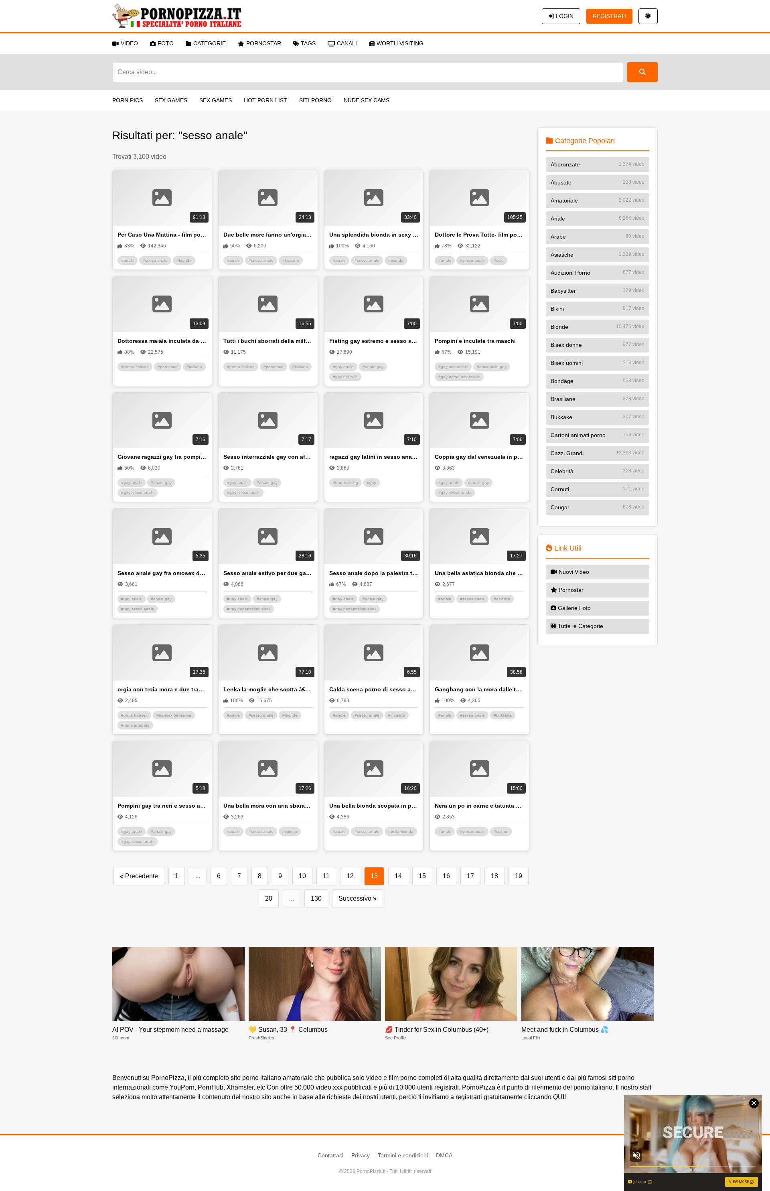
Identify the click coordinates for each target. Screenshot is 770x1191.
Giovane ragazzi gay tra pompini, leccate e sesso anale (162, 457)
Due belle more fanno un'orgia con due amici (268, 234)
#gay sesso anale (137, 492)
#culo (499, 260)
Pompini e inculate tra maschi (475, 341)
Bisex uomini (597, 363)
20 (268, 898)
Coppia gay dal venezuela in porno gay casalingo (479, 457)
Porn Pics (127, 100)
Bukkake (597, 417)
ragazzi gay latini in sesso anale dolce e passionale (374, 457)
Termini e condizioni (403, 1155)
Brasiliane (597, 399)
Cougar (597, 507)
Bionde (597, 327)
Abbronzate (597, 164)
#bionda (395, 260)
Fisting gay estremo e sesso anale (374, 341)
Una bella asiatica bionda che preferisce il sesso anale (479, 573)
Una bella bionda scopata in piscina (374, 805)
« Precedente (139, 876)
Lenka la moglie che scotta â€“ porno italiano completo (268, 689)
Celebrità (597, 471)
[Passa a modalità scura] (648, 16)
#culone (501, 831)
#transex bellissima (173, 715)
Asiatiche (597, 254)
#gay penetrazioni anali (248, 609)
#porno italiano (135, 367)
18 (494, 876)
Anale (597, 218)
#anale (127, 260)
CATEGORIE (209, 43)
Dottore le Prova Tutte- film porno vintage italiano (479, 234)
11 (326, 876)
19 (518, 876)
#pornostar (168, 367)
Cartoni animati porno (597, 435)
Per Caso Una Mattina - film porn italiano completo (162, 234)
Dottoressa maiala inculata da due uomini (162, 341)
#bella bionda (400, 831)
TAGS (308, 43)
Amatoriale (597, 200)
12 (350, 876)
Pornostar (570, 590)
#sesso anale (155, 260)
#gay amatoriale (453, 367)
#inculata (396, 715)
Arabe (597, 236)
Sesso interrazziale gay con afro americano (268, 457)
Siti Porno (315, 100)
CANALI (347, 43)
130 (316, 898)
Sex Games (171, 100)
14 (398, 876)
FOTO (166, 43)
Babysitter (597, 291)
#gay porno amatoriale (459, 377)
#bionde (184, 260)
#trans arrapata (135, 725)
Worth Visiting (400, 43)
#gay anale (343, 367)
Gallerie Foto (573, 608)
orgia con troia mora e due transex (162, 689)
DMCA (444, 1155)
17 (470, 876)
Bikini (597, 309)
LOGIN (563, 16)
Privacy (360, 1155)
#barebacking (345, 482)
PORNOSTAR (263, 43)
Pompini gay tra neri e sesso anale (162, 805)
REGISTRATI (609, 16)
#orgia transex (134, 715)
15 (422, 876)
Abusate (597, 182)
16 (446, 876)
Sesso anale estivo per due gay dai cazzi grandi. (268, 573)
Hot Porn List (265, 100)
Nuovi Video (573, 572)
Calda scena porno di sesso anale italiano (374, 689)
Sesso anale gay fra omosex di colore (162, 573)
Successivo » (357, 898)
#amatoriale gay (492, 367)
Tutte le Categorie (579, 626)
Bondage (597, 381)
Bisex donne (597, 345)
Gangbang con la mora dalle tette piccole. (479, 689)
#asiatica (502, 599)
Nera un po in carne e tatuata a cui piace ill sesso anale (479, 805)
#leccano (290, 260)
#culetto (289, 831)
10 (302, 876)
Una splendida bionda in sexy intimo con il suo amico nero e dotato (374, 234)
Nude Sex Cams (366, 100)
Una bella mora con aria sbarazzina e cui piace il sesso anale (268, 805)
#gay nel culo (345, 377)
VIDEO (129, 43)
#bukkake (503, 715)
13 (374, 876)
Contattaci (330, 1155)
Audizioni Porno (597, 272)
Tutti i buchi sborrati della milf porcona (268, 341)
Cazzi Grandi (597, 453)
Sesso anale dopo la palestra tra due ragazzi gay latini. (374, 573)
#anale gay (373, 367)
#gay (371, 482)
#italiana (194, 367)
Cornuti (597, 489)
